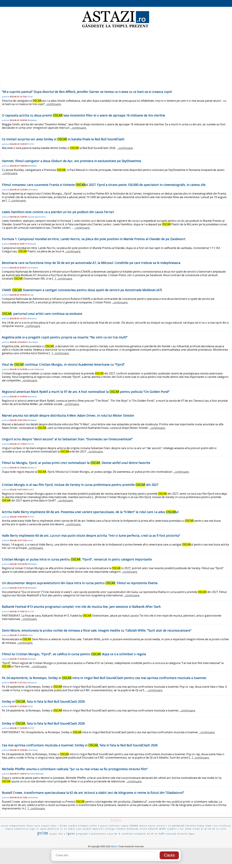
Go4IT (30, 489)
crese (134, 825)
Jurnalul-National (35, 369)
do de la (152, 834)
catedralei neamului (133, 834)
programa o (83, 834)
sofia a (95, 825)
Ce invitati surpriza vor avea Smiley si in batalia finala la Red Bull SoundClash (63, 139)
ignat (71, 833)
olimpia (83, 825)
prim (42, 832)
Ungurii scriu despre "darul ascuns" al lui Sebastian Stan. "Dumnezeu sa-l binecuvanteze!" (67, 439)
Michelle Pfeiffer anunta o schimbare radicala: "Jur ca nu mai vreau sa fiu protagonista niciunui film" (75, 769)
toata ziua (204, 825)
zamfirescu (21, 828)
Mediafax (32, 120)
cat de (207, 829)
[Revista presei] (115, 27)
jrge (32, 829)
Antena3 (31, 243)
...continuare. (53, 104)
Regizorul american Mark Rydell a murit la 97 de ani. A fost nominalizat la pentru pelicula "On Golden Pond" (85, 392)
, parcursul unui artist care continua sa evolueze (42, 314)
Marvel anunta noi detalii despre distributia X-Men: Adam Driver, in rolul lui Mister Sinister (68, 415)
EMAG (116, 820)
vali (162, 833)
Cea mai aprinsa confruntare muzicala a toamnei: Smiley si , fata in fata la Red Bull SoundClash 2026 (80, 745)
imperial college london (109, 828)
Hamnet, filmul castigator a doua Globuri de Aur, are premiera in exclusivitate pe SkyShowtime (71, 161)
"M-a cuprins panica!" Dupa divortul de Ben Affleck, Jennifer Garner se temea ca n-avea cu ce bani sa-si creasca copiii (87, 92)
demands (133, 828)
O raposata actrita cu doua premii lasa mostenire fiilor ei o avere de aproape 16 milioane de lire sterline (83, 115)
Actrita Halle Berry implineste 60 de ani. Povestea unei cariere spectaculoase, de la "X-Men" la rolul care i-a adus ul (90, 512)
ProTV (30, 144)
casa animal (83, 829)
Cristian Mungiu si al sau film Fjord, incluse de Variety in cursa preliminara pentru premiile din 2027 (80, 485)
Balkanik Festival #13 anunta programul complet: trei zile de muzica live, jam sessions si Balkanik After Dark (81, 607)
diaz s (55, 826)
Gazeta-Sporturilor (36, 216)
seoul (143, 828)
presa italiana (110, 825)
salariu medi (157, 828)
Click (30, 96)
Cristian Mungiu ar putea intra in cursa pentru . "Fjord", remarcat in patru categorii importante (77, 559)
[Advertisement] (116, 56)
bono (30, 825)
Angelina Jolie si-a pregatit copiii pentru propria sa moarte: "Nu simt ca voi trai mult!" (65, 337)
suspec (53, 834)
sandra (72, 825)
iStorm (114, 846)
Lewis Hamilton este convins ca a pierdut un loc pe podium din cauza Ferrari (58, 212)
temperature (17, 825)
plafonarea (99, 833)
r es (168, 825)
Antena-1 (32, 467)
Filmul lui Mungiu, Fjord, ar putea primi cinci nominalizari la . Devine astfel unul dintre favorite (76, 463)
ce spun (41, 828)
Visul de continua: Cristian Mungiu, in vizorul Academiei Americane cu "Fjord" (63, 364)
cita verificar (221, 825)
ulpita (9, 829)
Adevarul (32, 318)
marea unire (147, 825)
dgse (192, 834)
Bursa (30, 294)
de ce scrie (219, 829)
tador (71, 828)
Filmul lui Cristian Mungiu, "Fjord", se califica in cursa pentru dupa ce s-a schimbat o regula (74, 654)
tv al (63, 828)
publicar (53, 828)
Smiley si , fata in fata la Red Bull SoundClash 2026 (43, 701)
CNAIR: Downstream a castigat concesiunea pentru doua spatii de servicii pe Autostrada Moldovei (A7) (82, 290)
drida (63, 825)
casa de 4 (113, 833)
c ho (181, 828)
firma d (198, 828)
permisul (178, 825)
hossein (182, 833)
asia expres (42, 825)
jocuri (161, 825)
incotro (191, 825)
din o (62, 834)
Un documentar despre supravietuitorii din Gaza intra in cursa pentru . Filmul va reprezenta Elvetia (79, 583)
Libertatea (32, 189)
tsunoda (171, 833)
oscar (4, 825)
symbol (172, 828)
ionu (188, 828)
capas (125, 825)
